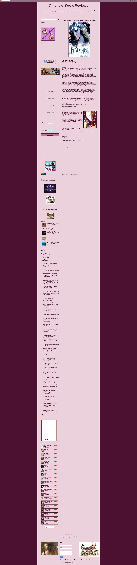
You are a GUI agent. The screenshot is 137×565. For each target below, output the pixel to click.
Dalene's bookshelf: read (49, 443)
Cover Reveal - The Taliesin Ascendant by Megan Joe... (51, 375)
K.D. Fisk (46, 470)
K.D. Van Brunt (47, 506)
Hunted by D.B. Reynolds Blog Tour (50, 310)
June (44, 414)
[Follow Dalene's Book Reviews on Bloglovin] (50, 130)
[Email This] (78, 140)
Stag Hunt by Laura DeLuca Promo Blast (50, 319)
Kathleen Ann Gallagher (48, 498)
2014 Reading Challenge (50, 58)
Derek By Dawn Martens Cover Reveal (51, 270)
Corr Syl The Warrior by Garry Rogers (51, 397)
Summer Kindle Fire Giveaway (49, 337)
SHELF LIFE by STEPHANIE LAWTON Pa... (51, 327)
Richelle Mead (47, 447)
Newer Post (64, 172)
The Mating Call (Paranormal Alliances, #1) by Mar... (51, 345)
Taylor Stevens (47, 486)
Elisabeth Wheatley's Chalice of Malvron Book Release (49, 336)
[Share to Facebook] (81, 140)
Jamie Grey (46, 458)
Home (41, 14)
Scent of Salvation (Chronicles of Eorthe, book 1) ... (50, 274)
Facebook (75, 137)
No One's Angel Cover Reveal (49, 396)
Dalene (48, 60)
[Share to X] (80, 140)
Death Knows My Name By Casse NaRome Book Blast (50, 356)
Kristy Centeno (47, 463)
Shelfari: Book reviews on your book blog (68, 559)
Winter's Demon (47, 513)
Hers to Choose (47, 509)
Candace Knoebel (47, 502)
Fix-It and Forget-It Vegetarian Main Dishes (50, 302)
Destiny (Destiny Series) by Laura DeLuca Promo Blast (50, 287)
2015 (43, 250)
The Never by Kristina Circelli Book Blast (50, 373)
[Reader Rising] (50, 170)
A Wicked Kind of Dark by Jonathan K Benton (51, 325)
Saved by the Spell (48, 489)
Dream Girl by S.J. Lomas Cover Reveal (51, 314)
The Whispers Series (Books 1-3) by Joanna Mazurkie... (50, 276)
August (44, 260)
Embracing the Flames (48, 501)
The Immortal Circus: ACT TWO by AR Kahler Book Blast (51, 292)
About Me (46, 14)
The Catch (46, 485)
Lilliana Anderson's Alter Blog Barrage (51, 377)
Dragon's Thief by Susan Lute (49, 410)
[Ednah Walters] (50, 192)
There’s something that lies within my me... (50, 264)
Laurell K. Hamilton (47, 450)
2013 (43, 253)
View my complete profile (46, 23)
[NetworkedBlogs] (50, 133)
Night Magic (46, 497)
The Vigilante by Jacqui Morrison (50, 329)
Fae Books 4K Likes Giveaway (49, 339)
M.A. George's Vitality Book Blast (50, 340)
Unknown (44, 22)
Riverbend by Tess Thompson (49, 362)
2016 (43, 249)
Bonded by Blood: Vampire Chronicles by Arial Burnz (51, 294)
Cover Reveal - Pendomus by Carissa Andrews (50, 408)
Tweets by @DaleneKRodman (87, 559)
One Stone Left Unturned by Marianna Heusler (51, 316)
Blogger (74, 562)
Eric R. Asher (46, 514)
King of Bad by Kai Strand (48, 271)
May (44, 415)
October (45, 257)
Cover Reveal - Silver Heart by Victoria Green (51, 312)
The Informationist (47, 517)
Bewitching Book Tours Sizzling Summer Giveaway (49, 360)
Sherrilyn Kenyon (70, 537)
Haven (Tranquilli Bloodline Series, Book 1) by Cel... (51, 283)
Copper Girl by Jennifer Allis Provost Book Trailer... (50, 307)
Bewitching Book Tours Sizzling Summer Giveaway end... (49, 349)
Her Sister (46, 453)
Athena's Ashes (47, 457)
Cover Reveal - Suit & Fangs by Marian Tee (51, 296)
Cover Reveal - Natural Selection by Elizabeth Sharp (50, 393)
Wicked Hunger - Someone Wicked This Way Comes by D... (51, 333)
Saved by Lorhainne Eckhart (49, 382)
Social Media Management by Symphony (48, 180)
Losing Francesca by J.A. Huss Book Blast (50, 412)
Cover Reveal (45, 354)
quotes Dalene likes (68, 534)
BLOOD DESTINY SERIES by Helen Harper (50, 401)
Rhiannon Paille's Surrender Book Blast (51, 285)
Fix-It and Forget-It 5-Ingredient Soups (51, 300)
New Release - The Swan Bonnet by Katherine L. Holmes (50, 281)
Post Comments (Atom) (72, 174)
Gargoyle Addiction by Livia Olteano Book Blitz (50, 351)
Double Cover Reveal (47, 399)
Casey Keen (46, 490)
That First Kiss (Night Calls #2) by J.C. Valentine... (51, 278)
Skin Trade (46, 449)
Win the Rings (46, 505)
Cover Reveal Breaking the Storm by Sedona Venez (50, 321)
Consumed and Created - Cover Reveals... (49, 379)
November (45, 256)
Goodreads (64, 108)
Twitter (79, 137)
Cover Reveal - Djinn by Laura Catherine (49, 391)
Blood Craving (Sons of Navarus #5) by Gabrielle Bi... (50, 268)
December (45, 254)
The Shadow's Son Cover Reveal (49, 365)
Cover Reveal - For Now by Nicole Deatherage (50, 289)
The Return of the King (48, 481)
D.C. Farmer (46, 478)
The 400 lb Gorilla (48, 477)
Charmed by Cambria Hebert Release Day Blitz (50, 331)
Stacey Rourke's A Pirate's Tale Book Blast (50, 342)
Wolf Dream (46, 465)
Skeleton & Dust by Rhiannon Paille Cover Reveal (50, 364)
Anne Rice (46, 523)
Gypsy (45, 473)
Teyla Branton (47, 494)
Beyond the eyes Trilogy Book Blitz (50, 386)
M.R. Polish (46, 466)
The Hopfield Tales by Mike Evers (50, 367)
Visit (50, 91)
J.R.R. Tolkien (47, 482)
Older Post (94, 172)
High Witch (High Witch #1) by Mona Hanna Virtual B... (50, 406)
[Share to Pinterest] (82, 140)
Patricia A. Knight (47, 510)
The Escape (46, 493)
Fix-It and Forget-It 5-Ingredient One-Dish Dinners (51, 299)
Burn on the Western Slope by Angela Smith (51, 266)
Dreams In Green (47, 469)
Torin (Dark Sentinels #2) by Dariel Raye (50, 388)
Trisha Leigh (46, 474)
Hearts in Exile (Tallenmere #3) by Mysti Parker (50, 404)
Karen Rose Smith (47, 454)
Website (63, 137)
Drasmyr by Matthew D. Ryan (49, 381)
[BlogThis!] (79, 140)
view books (55, 64)
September (45, 259)
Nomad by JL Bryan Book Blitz (49, 309)
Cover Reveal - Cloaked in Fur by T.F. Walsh (50, 384)
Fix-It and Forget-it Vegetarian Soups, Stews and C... (51, 305)
